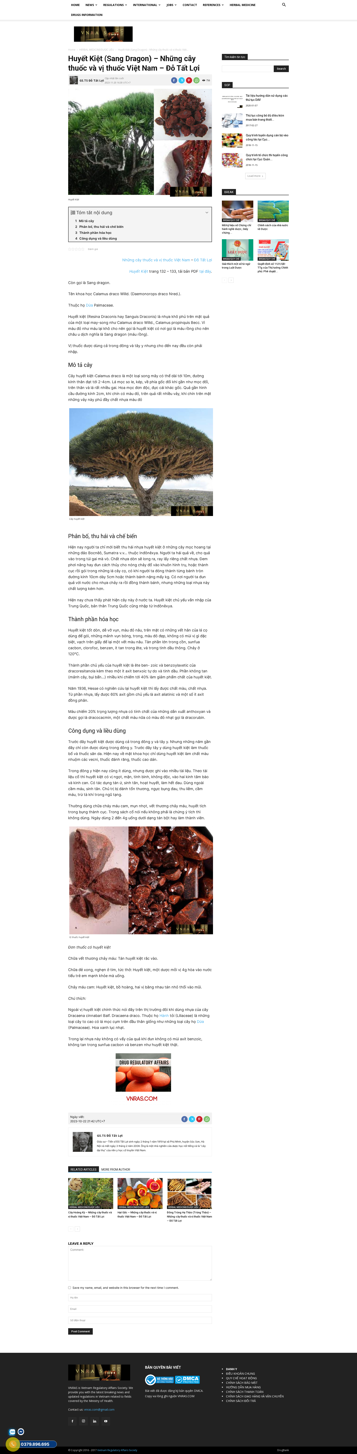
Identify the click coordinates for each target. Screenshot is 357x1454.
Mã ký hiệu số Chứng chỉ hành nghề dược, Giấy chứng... (236, 229)
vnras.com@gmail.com (99, 1409)
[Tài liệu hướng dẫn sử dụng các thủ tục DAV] (232, 101)
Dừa (89, 305)
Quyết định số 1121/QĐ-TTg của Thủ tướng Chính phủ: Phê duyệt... (273, 267)
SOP (227, 85)
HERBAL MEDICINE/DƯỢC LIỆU (96, 49)
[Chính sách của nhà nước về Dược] (273, 211)
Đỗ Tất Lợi (203, 260)
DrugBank (283, 1450)
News (90, 5)
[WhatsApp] (196, 80)
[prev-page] (70, 1229)
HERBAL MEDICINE (243, 5)
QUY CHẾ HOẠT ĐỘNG (241, 1378)
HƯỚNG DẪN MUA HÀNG (243, 1387)
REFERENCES (211, 5)
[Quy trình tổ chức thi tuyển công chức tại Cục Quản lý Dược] (232, 160)
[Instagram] (83, 1421)
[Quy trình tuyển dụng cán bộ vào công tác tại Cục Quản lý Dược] (232, 140)
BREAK (228, 192)
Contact (190, 5)
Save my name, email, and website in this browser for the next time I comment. (126, 1287)
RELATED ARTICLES (83, 1169)
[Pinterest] (189, 80)
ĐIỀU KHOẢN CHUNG (240, 1374)
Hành (164, 1015)
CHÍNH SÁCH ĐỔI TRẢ (241, 1401)
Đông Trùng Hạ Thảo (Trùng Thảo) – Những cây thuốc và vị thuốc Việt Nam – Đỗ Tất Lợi (189, 1216)
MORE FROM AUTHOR (115, 1169)
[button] (284, 5)
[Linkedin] (94, 1421)
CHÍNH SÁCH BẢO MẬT (242, 1383)
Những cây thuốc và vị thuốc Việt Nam (156, 260)
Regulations (113, 5)
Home (75, 5)
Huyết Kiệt (138, 271)
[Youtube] (106, 1421)
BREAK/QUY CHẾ (231, 220)
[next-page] (77, 1229)
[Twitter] (181, 80)
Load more (254, 176)
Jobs (170, 5)
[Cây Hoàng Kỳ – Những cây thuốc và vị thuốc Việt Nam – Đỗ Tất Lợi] (90, 1193)
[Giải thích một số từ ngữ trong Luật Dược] (237, 250)
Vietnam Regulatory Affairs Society (117, 1450)
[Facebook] (174, 80)
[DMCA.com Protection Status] (187, 1383)
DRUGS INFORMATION (86, 15)
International (145, 5)
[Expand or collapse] (206, 212)
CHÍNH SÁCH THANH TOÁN (244, 1392)
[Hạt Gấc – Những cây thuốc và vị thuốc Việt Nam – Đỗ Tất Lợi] (140, 1193)
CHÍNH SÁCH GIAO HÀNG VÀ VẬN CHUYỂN (255, 1396)
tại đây (205, 271)
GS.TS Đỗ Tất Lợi (92, 80)
